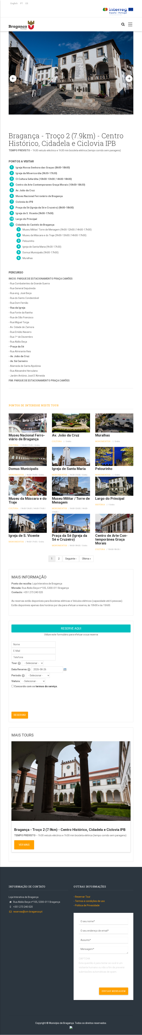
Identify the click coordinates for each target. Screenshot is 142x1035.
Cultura (14, 445)
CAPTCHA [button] (84, 958)
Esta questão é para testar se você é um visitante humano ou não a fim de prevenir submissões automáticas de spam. (102, 965)
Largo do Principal (109, 498)
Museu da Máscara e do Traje (28, 500)
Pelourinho (103, 469)
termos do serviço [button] (46, 686)
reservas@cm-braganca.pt (27, 911)
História (100, 504)
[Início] (21, 23)
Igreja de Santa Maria (69, 469)
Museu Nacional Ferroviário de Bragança (27, 437)
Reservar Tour (82, 896)
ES (26, 3)
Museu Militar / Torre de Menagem (71, 500)
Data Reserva (20, 669)
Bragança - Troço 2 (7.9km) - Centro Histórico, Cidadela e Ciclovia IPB (70, 830)
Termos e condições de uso (90, 901)
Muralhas (102, 435)
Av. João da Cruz (65, 435)
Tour (15, 663)
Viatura (15, 681)
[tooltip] (19, 663)
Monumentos (102, 441)
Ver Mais (24, 844)
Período (17, 675)
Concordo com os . (36, 686)
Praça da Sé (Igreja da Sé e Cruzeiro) (69, 537)
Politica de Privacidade (87, 905)
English (13, 3)
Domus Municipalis (23, 469)
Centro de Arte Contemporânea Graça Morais (111, 539)
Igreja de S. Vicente (24, 536)
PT (21, 3)
